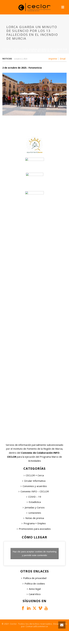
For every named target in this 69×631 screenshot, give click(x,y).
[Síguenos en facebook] (23, 608)
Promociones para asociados (35, 528)
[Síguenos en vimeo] (40, 608)
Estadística (35, 502)
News (16, 49)
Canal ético (35, 594)
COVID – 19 (34, 496)
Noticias (7, 58)
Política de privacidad (34, 578)
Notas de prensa (34, 518)
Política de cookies (35, 583)
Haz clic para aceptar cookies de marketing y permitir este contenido (34, 553)
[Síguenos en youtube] (46, 608)
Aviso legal (35, 588)
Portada (7, 49)
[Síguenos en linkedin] (29, 608)
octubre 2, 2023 (20, 58)
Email (62, 58)
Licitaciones (34, 512)
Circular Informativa (34, 480)
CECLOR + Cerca (35, 475)
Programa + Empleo (35, 523)
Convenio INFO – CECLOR (35, 491)
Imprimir (52, 58)
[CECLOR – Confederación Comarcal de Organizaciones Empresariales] (34, 7)
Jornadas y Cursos (35, 507)
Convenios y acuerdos (35, 486)
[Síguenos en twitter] (34, 608)
